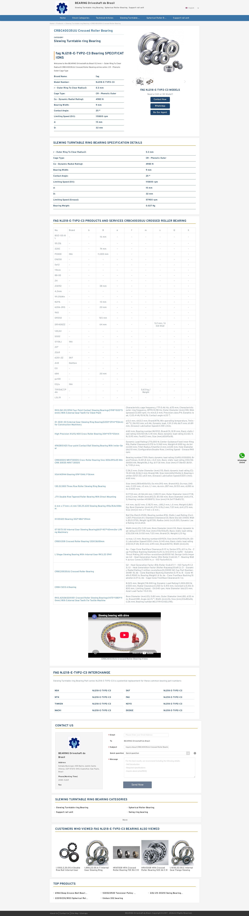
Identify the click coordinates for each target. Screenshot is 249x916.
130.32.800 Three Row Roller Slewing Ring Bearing (80, 486)
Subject (112, 747)
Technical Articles (104, 18)
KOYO (129, 704)
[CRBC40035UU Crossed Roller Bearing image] (160, 52)
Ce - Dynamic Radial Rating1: (69, 99)
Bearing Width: (61, 105)
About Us (54, 913)
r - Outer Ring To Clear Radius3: (70, 88)
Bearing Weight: (61, 206)
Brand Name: (60, 76)
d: (55, 122)
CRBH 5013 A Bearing (65, 587)
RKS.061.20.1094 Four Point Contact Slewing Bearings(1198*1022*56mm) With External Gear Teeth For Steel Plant (89, 411)
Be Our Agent (160, 112)
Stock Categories (80, 18)
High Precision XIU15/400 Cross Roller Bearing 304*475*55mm (87, 434)
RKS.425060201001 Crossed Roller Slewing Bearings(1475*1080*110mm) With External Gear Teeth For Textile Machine (88, 599)
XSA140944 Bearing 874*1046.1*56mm (74, 474)
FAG (128, 697)
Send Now (138, 785)
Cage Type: (59, 93)
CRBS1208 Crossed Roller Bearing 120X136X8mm (80, 541)
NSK (57, 690)
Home (63, 18)
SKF (128, 690)
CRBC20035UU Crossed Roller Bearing (74, 571)
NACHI (58, 710)
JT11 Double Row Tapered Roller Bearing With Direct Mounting (85, 497)
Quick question (117, 753)
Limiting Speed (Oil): (64, 116)
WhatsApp (160, 106)
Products (59, 24)
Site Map (74, 913)
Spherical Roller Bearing (158, 18)
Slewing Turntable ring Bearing (131, 18)
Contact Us (64, 913)
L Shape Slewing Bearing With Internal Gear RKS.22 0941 (83, 554)
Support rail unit (181, 18)
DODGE (129, 710)
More (125, 820)
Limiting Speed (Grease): (66, 200)
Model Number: (61, 82)
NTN (57, 697)
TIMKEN (59, 704)
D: (55, 128)
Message (113, 759)
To (111, 741)
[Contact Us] (242, 458)
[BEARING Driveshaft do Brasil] (62, 7)
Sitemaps (83, 913)
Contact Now (160, 99)
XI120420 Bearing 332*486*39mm (73, 519)
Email (111, 735)
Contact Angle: (61, 110)
